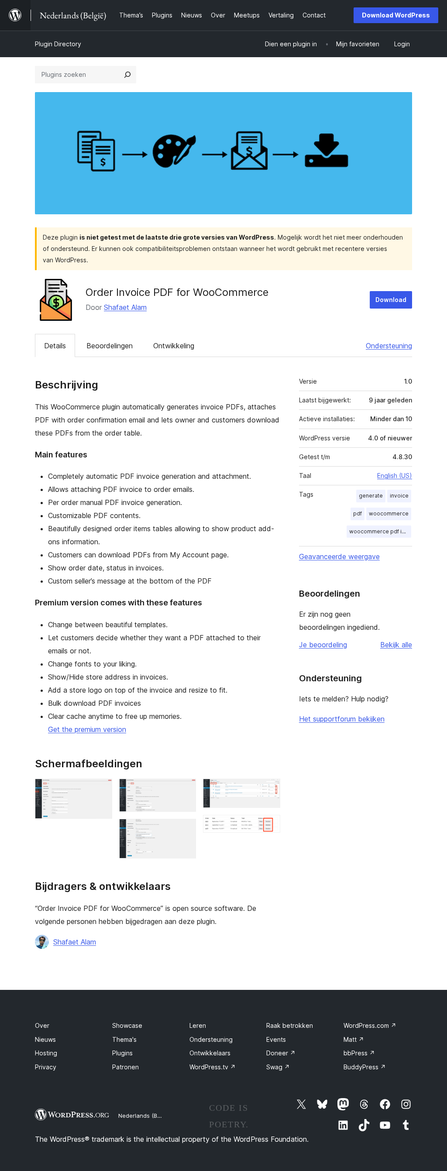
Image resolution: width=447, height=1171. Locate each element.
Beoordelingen (109, 345)
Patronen (125, 1067)
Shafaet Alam (125, 307)
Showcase (127, 1025)
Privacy (45, 1067)
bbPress (359, 1053)
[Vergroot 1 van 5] (100, 790)
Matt (354, 1039)
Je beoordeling (323, 644)
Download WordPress (396, 15)
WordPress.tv (212, 1067)
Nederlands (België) (145, 1115)
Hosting (46, 1053)
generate (371, 495)
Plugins (122, 1053)
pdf (357, 513)
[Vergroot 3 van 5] (184, 830)
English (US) (394, 475)
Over (42, 1025)
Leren (197, 1025)
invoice (399, 495)
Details (55, 345)
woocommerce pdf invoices (380, 531)
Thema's (124, 1039)
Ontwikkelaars (209, 1053)
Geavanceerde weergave (339, 556)
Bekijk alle (396, 644)
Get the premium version (87, 729)
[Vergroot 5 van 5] (268, 826)
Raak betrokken (289, 1025)
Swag (278, 1067)
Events (276, 1039)
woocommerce (389, 513)
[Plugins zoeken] (127, 74)
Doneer (281, 1053)
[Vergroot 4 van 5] (268, 790)
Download (390, 299)
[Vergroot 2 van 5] (184, 790)
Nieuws (45, 1039)
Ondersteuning (389, 345)
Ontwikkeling (173, 345)
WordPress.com (370, 1025)
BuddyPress (365, 1067)
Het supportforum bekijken (342, 718)
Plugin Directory (58, 44)
